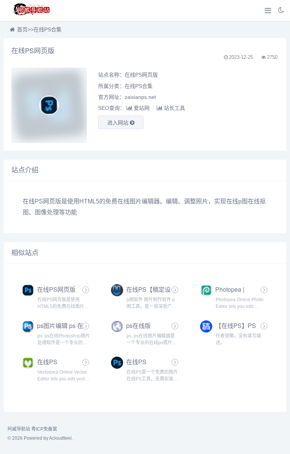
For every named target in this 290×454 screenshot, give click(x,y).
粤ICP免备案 (44, 429)
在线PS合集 (48, 29)
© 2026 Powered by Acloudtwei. (40, 438)
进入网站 (118, 123)
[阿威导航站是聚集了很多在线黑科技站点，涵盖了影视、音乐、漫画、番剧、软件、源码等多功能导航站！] (32, 10)
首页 (22, 29)
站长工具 (174, 108)
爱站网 (142, 108)
